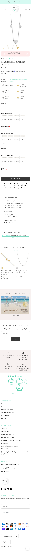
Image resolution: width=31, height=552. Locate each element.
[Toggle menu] (2, 9)
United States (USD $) (9, 536)
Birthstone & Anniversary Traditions (11, 440)
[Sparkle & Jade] (15, 9)
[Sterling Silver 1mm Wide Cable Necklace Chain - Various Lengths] (22, 259)
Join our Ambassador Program (9, 446)
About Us (4, 429)
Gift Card (4, 418)
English (5, 542)
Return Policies (5, 407)
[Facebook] (2, 489)
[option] (15, 29)
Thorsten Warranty (6, 449)
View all (15, 250)
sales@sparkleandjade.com (12, 464)
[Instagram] (5, 489)
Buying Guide (5, 415)
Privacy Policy (5, 443)
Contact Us (4, 404)
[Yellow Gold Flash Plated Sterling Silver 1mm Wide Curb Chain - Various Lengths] (8, 259)
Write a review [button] (15, 238)
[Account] (25, 9)
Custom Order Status (7, 409)
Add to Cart (15, 179)
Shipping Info (5, 431)
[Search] (5, 9)
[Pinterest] (8, 489)
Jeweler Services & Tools (7, 434)
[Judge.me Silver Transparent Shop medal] (11, 381)
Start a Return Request (7, 412)
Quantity (4, 103)
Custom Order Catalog (7, 437)
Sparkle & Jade (8, 546)
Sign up (15, 339)
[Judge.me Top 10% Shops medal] (11, 388)
